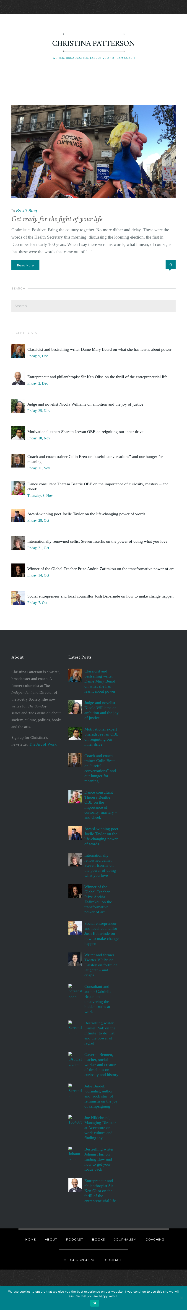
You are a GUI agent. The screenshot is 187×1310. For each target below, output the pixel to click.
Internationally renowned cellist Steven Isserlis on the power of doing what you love (97, 541)
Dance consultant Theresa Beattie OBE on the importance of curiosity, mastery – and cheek (98, 486)
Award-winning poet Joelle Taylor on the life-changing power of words (86, 514)
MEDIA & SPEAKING (80, 1260)
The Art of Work (43, 744)
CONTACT (113, 1260)
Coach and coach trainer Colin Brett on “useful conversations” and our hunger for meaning (95, 459)
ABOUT (51, 1239)
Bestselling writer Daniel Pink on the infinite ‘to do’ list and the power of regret (99, 1033)
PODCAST (74, 1239)
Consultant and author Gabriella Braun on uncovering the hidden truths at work (97, 999)
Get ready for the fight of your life (56, 219)
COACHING (154, 1239)
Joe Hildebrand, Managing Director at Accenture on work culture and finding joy (100, 1127)
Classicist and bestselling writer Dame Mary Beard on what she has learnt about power (99, 349)
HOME (30, 1239)
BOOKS (98, 1239)
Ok (95, 1303)
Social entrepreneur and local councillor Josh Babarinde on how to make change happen (100, 596)
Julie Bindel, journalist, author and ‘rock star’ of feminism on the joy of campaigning (101, 1096)
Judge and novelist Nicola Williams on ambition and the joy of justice (85, 404)
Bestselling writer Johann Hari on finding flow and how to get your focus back (99, 1159)
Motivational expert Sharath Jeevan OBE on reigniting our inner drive (85, 431)
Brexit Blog (26, 210)
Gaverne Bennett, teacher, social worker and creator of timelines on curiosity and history (101, 1064)
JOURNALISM (125, 1239)
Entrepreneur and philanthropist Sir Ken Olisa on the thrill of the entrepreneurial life (97, 377)
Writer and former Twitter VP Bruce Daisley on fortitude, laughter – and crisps (101, 965)
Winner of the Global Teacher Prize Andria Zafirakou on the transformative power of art (100, 568)
